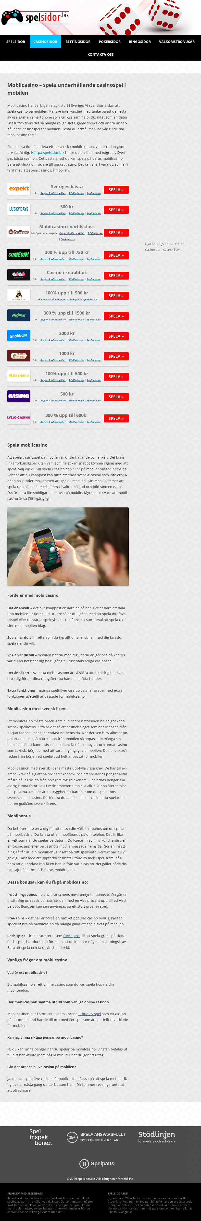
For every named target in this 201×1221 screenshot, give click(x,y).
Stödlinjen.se (76, 193)
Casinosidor (45, 41)
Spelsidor (15, 41)
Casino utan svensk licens (163, 249)
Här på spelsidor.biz (48, 152)
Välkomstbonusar (177, 41)
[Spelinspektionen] (41, 1137)
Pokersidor (110, 41)
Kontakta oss (101, 54)
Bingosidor (140, 41)
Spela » (116, 189)
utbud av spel (89, 1013)
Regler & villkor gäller (53, 193)
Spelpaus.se (94, 193)
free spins (71, 935)
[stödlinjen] (156, 1137)
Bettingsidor (77, 41)
